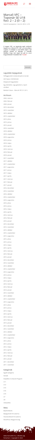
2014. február (8, 287)
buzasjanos (12, 24)
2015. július (7, 239)
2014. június (7, 275)
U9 (4, 400)
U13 (5, 385)
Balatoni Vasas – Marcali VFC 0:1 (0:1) (15, 90)
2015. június (7, 242)
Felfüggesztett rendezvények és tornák (16, 76)
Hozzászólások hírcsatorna (12, 417)
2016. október (8, 194)
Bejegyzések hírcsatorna (11, 414)
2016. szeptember (9, 197)
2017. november (9, 158)
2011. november (9, 365)
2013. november (9, 293)
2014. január (8, 290)
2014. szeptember (9, 269)
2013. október (8, 296)
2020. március (8, 98)
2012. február (8, 356)
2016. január (8, 221)
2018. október (8, 131)
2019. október (8, 113)
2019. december (9, 107)
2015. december (9, 224)
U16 (5, 391)
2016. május (7, 209)
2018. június (7, 140)
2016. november (9, 191)
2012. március (8, 353)
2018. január (8, 155)
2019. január (8, 125)
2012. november (9, 329)
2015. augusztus (9, 236)
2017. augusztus (9, 167)
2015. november (9, 227)
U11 (5, 382)
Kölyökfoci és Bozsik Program (13, 379)
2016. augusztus (9, 200)
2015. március (8, 251)
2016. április (7, 212)
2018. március (8, 149)
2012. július (7, 341)
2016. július (7, 203)
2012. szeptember (9, 335)
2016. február (8, 218)
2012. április (7, 350)
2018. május (7, 143)
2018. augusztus (9, 137)
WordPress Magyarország (12, 420)
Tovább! (24, 54)
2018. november (9, 128)
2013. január (8, 323)
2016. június (7, 206)
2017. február (8, 182)
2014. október (8, 266)
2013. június (7, 308)
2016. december (9, 188)
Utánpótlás (7, 403)
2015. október (8, 230)
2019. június (7, 122)
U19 (28, 24)
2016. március (8, 215)
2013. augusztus (9, 302)
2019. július (7, 119)
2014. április (7, 281)
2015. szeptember (9, 233)
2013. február (8, 320)
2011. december (9, 362)
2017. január (8, 185)
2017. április (7, 176)
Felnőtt (6, 376)
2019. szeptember (9, 116)
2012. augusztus (9, 338)
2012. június (7, 344)
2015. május (7, 245)
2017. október (8, 161)
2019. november (9, 110)
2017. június (7, 170)
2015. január (8, 257)
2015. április (7, 248)
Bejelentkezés (8, 411)
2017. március (8, 179)
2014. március (8, 284)
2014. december (9, 260)
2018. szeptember (9, 134)
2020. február (8, 101)
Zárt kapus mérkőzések (11, 79)
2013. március (8, 317)
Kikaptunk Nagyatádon (11, 82)
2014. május (7, 278)
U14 (5, 388)
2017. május (7, 173)
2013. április (7, 314)
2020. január (8, 104)
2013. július (7, 305)
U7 (4, 397)
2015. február (8, 254)
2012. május (7, 347)
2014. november (9, 263)
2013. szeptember (9, 299)
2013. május (7, 311)
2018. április (7, 146)
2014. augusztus (9, 272)
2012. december (9, 326)
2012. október (8, 332)
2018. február (8, 152)
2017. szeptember (9, 164)
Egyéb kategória (9, 373)
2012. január (8, 359)
